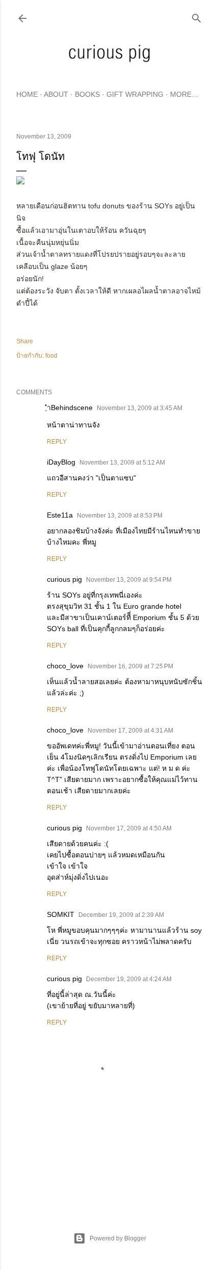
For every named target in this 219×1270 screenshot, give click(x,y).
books (87, 94)
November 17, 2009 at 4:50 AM (129, 828)
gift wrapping (134, 94)
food (51, 355)
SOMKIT (60, 914)
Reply (57, 441)
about (56, 94)
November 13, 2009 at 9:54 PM (129, 579)
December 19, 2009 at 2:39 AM (121, 914)
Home (27, 94)
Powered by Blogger (118, 1238)
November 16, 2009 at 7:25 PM (130, 666)
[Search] (196, 16)
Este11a (60, 515)
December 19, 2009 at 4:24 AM (129, 979)
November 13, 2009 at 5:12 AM (122, 462)
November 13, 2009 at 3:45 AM (139, 408)
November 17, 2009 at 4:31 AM (130, 730)
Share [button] (24, 341)
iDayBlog (61, 462)
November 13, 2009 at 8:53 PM (119, 515)
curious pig (64, 579)
